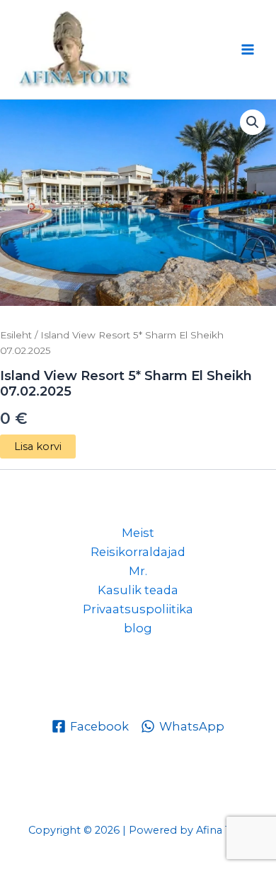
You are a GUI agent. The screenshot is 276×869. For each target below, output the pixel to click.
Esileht (16, 335)
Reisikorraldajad (138, 552)
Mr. (138, 571)
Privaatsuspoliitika (138, 609)
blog (138, 628)
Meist (138, 533)
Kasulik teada (138, 590)
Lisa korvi (38, 446)
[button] (252, 122)
